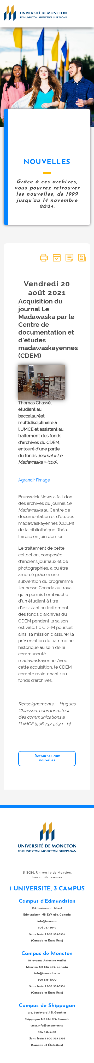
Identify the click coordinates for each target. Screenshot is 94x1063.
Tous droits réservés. (47, 877)
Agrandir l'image (34, 480)
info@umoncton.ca (47, 973)
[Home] (35, 13)
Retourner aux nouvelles (47, 758)
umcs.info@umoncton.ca (47, 1025)
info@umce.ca (47, 921)
